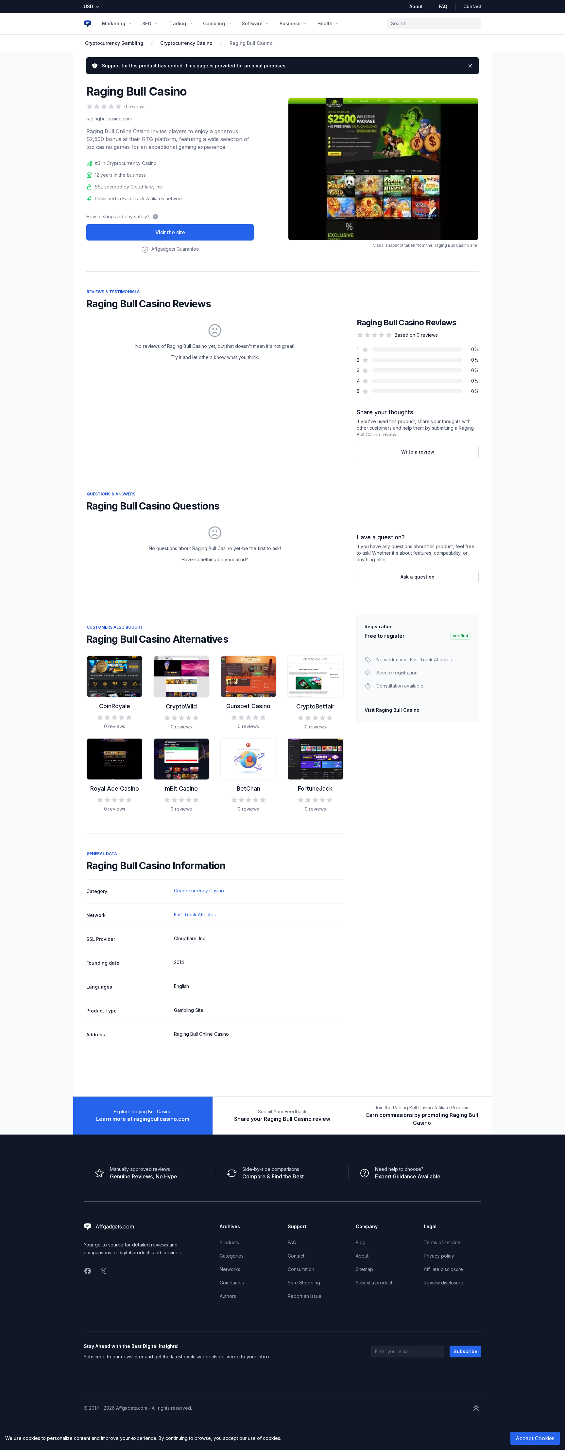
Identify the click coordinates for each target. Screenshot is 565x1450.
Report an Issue (304, 1296)
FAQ (443, 6)
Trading (177, 23)
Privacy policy (439, 1256)
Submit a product (374, 1282)
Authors (228, 1296)
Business (290, 23)
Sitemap (364, 1269)
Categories (232, 1256)
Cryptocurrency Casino (186, 43)
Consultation (301, 1269)
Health (325, 23)
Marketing (113, 23)
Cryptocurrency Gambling (114, 43)
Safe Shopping (304, 1282)
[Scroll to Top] (476, 1408)
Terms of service (442, 1242)
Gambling (214, 23)
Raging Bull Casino (251, 43)
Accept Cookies (535, 1438)
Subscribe (465, 1351)
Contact (472, 6)
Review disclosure (443, 1282)
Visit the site (170, 232)
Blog (361, 1242)
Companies (232, 1282)
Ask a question (418, 577)
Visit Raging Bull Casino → (395, 710)
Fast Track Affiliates (195, 914)
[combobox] (434, 23)
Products (229, 1242)
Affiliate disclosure (443, 1269)
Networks (230, 1269)
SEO (146, 23)
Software (252, 23)
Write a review (417, 452)
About (416, 6)
